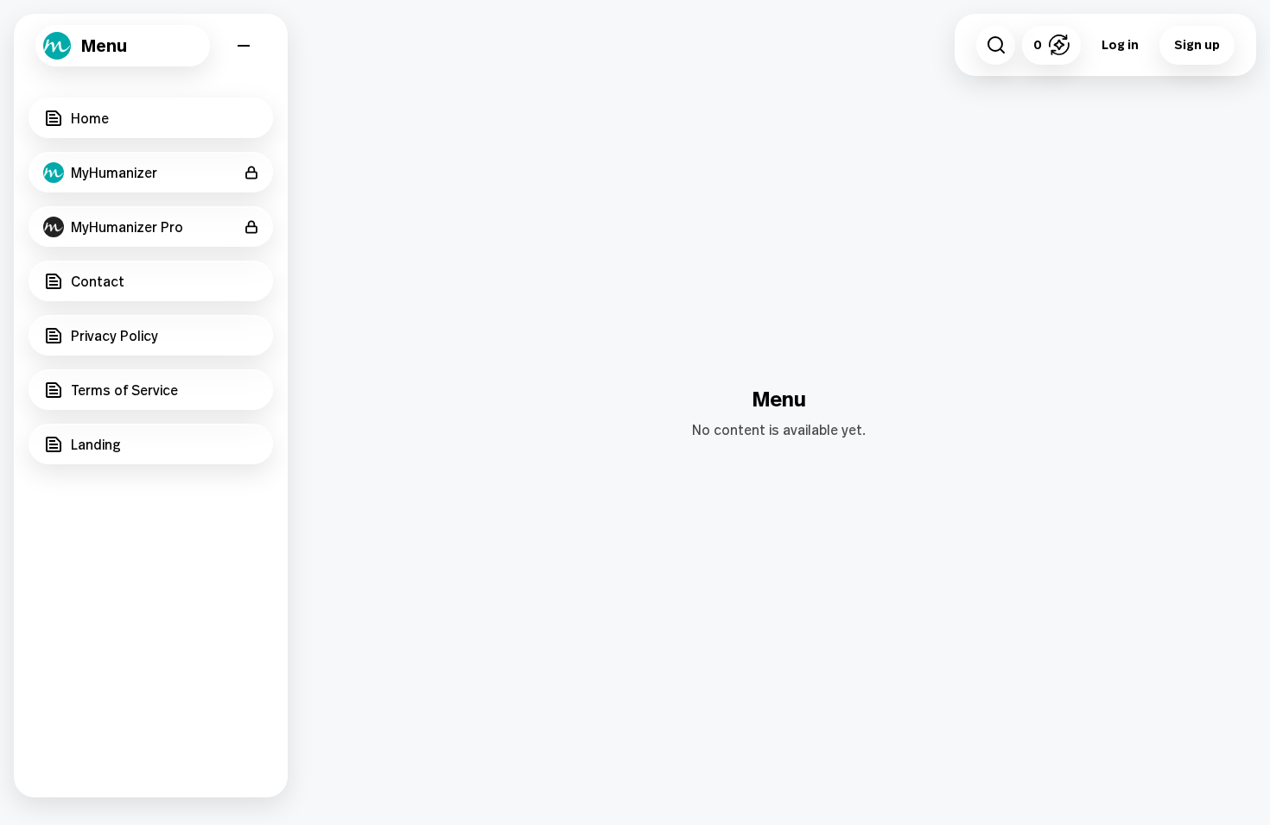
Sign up (1197, 44)
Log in (1120, 44)
